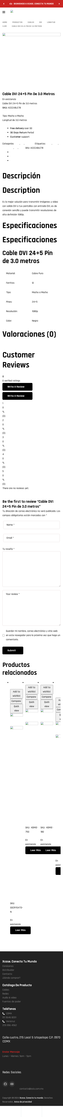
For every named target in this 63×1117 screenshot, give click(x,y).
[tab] (35, 152)
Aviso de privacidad (23, 1101)
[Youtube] (12, 1084)
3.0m (17, 143)
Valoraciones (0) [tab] (29, 334)
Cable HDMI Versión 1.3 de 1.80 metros (47, 778)
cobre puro (7, 148)
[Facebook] (5, 1084)
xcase (22, 148)
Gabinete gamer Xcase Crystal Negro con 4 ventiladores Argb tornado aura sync (16, 818)
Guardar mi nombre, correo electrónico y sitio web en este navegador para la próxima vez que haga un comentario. (33, 635)
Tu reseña (8, 549)
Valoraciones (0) (18, 160)
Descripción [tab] (21, 176)
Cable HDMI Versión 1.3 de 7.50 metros (31, 778)
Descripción (15, 152)
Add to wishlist (17, 694)
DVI (22, 143)
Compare (16, 701)
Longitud (29, 143)
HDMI (27, 682)
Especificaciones (18, 156)
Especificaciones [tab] (29, 226)
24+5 (49, 143)
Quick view (16, 708)
